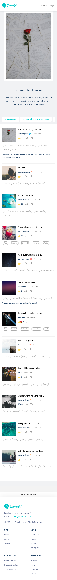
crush (41, 184)
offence (44, 384)
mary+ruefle (40, 211)
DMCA (33, 573)
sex (5, 329)
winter (46, 243)
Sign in (7, 543)
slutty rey (25, 329)
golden (7, 356)
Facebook (35, 534)
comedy (7, 384)
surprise (37, 298)
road (14, 271)
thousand (47, 467)
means (39, 439)
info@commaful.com (22, 516)
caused (25, 384)
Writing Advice (10, 560)
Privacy (34, 560)
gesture (15, 211)
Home (6, 534)
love (33, 145)
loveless (42, 145)
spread (16, 412)
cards (6, 215)
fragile (32, 356)
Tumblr (33, 543)
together (7, 184)
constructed (44, 356)
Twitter (33, 539)
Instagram (35, 547)
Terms (33, 565)
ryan (31, 439)
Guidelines (35, 569)
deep (37, 467)
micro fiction (33, 271)
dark (6, 211)
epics (22, 271)
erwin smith (15, 298)
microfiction (47, 271)
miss (33, 184)
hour (23, 439)
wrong (6, 412)
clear (16, 384)
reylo (47, 329)
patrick (6, 439)
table (25, 412)
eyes (5, 150)
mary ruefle (26, 211)
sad (16, 184)
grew (6, 271)
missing (25, 184)
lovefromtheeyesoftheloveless (36, 119)
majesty (36, 243)
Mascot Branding (11, 565)
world (33, 412)
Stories (7, 539)
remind (14, 329)
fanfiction (37, 329)
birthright (25, 243)
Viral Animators (10, 569)
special (47, 298)
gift (5, 298)
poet (15, 439)
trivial (16, 356)
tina (5, 243)
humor (34, 384)
